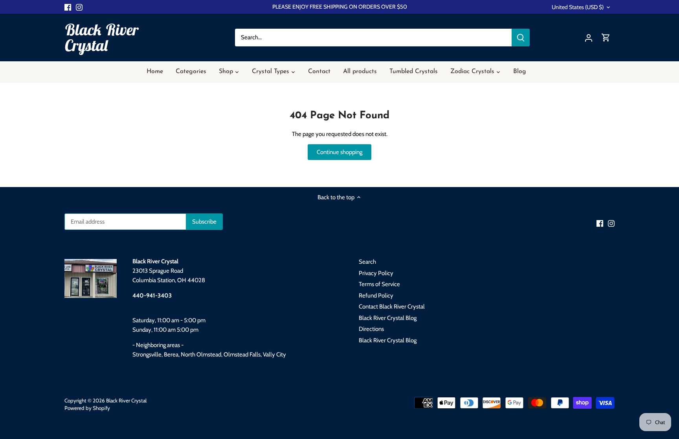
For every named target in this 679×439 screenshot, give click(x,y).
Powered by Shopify (87, 408)
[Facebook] (67, 7)
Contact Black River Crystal (392, 306)
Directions (371, 328)
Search (367, 261)
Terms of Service (379, 284)
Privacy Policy (376, 273)
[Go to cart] (606, 37)
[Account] (588, 37)
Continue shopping (339, 152)
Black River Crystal (101, 37)
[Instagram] (79, 7)
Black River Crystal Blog (388, 317)
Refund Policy (376, 295)
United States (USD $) (578, 7)
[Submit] (521, 37)
